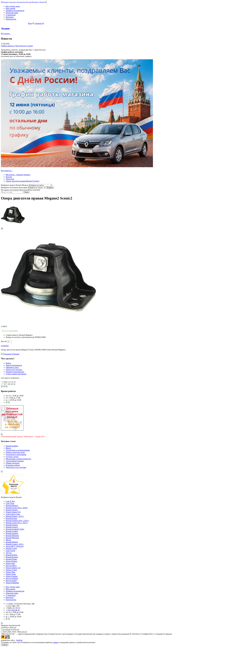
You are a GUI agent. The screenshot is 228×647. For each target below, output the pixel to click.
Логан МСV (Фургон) (15, 546)
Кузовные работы (13, 465)
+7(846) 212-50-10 (13, 608)
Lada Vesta (10, 503)
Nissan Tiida (10, 572)
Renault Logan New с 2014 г (17, 523)
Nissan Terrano (11, 561)
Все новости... (6, 171)
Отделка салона (12, 457)
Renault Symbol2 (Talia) (15, 529)
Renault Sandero (12, 446)
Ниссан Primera (12, 578)
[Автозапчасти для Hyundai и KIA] (2, 472)
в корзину (5, 346)
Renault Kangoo (12, 557)
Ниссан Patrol (11, 581)
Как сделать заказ (13, 6)
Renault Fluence (12, 525)
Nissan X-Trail (11, 570)
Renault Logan (11, 548)
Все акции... (6, 34)
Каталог (9, 177)
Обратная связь (12, 13)
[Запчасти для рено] (9, 402)
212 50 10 (8, 382)
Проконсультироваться (15, 372)
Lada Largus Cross (13, 514)
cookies (55, 642)
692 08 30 (8, 384)
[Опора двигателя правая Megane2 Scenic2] (13, 226)
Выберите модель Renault (11, 497)
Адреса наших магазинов (16, 374)
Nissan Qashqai (11, 576)
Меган (8, 540)
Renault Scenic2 (12, 527)
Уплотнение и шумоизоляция (18, 450)
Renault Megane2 (12, 538)
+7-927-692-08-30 (13, 610)
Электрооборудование (15, 461)
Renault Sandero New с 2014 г (17, 521)
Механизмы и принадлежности (18, 459)
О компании (11, 15)
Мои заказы (10, 8)
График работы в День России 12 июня (17, 46)
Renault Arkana (11, 510)
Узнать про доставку (14, 370)
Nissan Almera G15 (13, 568)
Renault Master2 (12, 542)
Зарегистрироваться (14, 365)
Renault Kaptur (11, 518)
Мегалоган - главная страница (18, 175)
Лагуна (9, 553)
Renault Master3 (12, 506)
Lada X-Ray (10, 501)
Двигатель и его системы (16, 467)
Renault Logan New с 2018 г (17, 508)
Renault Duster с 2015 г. (15, 516)
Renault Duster (11, 559)
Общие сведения (12, 463)
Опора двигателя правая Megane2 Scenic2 (22, 181)
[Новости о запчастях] (7, 402)
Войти (8, 363)
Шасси (8, 448)
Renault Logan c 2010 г (15, 544)
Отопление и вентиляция (16, 454)
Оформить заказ (12, 367)
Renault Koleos (11, 555)
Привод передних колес (15, 452)
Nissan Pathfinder (12, 583)
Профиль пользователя (15, 11)
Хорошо (4, 645)
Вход (30, 23)
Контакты (10, 17)
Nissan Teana (11, 574)
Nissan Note (10, 563)
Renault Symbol (12, 531)
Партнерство (11, 19)
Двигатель (10, 179)
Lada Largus (10, 551)
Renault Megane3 (12, 536)
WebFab (19, 640)
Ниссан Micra (11, 566)
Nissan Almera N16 (13, 512)
